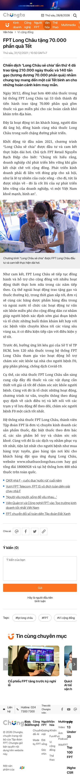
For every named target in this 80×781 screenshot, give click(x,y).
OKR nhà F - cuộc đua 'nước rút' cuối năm (34, 480)
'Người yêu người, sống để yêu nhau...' (31, 497)
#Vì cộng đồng (66, 617)
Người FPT (38, 25)
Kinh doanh (17, 25)
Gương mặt (45, 732)
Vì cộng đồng (25, 32)
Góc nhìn (43, 751)
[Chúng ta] (14, 15)
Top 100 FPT (70, 752)
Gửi (40, 587)
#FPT (45, 617)
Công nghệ (27, 25)
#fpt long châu (24, 617)
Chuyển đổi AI (37, 732)
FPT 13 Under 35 (71, 730)
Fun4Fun (53, 736)
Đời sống (44, 742)
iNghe (71, 768)
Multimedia (68, 25)
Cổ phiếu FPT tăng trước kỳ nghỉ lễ (32, 683)
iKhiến (53, 730)
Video (61, 727)
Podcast (62, 738)
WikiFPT (62, 744)
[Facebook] (62, 709)
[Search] (75, 15)
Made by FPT (37, 742)
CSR (70, 772)
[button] (74, 664)
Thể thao (55, 25)
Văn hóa (47, 25)
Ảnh (60, 733)
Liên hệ (9, 709)
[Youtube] (68, 709)
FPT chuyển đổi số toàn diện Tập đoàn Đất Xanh (38, 514)
